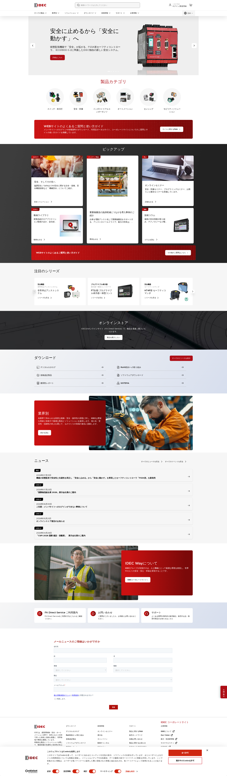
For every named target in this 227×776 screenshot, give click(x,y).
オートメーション (125, 109)
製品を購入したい (113, 337)
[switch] (75, 771)
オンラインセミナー (105, 731)
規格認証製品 (71, 739)
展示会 (100, 735)
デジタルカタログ (72, 731)
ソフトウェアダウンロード (76, 743)
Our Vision (165, 735)
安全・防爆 (78, 109)
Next (193, 291)
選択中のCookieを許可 (185, 761)
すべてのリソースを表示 (181, 358)
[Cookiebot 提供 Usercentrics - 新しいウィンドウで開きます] (31, 771)
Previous (34, 291)
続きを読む (44, 433)
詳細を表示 (130, 771)
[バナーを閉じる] (207, 750)
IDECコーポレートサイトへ (137, 580)
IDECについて (166, 731)
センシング (148, 109)
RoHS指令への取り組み (75, 735)
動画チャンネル (103, 743)
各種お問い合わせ (135, 739)
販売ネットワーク (135, 735)
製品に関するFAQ (136, 731)
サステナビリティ (167, 743)
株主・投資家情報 (167, 739)
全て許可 (185, 753)
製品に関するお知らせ (137, 743)
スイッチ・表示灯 (55, 109)
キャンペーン (102, 739)
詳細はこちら (35, 57)
